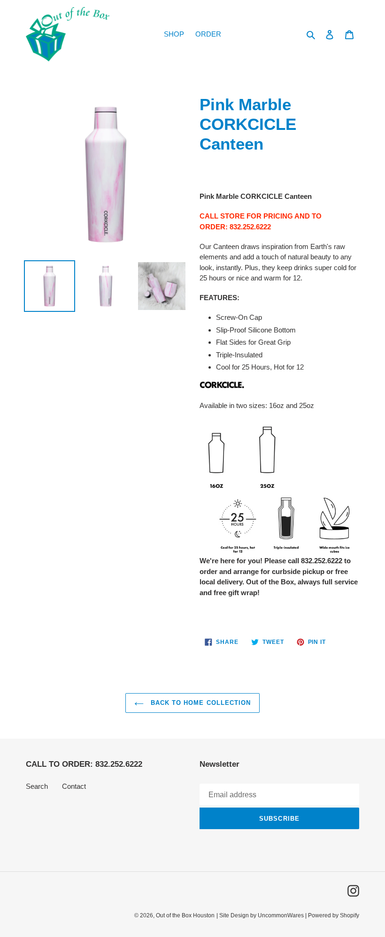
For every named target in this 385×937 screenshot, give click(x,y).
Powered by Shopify (333, 915)
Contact (74, 786)
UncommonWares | (283, 915)
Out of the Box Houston (185, 915)
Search (37, 786)
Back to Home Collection (199, 702)
